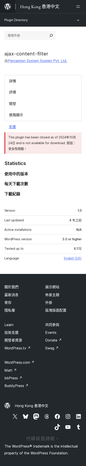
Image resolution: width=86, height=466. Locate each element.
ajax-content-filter (26, 54)
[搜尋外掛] (51, 35)
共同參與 (52, 325)
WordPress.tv (17, 348)
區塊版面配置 (55, 310)
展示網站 (52, 287)
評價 (12, 92)
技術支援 (11, 332)
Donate (53, 340)
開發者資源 (13, 340)
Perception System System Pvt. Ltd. (37, 61)
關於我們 (11, 287)
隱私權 (9, 310)
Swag (52, 348)
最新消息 (11, 295)
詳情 (12, 81)
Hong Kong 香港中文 (31, 406)
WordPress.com (19, 362)
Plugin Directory (16, 20)
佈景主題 (52, 295)
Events (50, 332)
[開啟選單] (79, 6)
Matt (10, 370)
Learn (8, 325)
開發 (12, 103)
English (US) (73, 258)
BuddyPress (16, 385)
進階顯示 (16, 115)
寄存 (7, 302)
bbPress (13, 378)
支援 (12, 127)
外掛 (48, 302)
